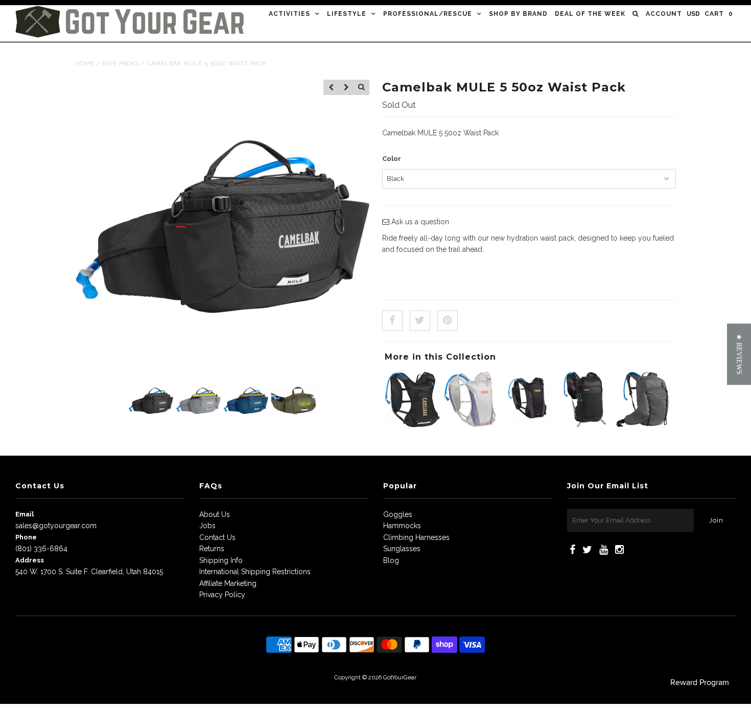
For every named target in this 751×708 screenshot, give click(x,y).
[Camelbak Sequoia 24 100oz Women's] (642, 424)
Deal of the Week (590, 13)
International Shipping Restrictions (255, 572)
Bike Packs (121, 63)
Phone (26, 537)
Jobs (207, 526)
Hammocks (402, 526)
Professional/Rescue (427, 13)
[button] (739, 354)
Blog (391, 560)
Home (85, 63)
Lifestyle (346, 13)
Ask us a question (419, 222)
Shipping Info (221, 560)
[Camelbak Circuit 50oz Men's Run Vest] (527, 424)
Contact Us (217, 537)
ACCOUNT (664, 13)
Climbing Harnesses (416, 537)
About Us (214, 514)
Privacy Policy (222, 595)
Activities (289, 13)
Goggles (397, 514)
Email (24, 514)
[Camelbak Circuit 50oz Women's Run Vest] (470, 424)
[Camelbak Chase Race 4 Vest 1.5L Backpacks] (412, 424)
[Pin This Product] (447, 321)
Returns (211, 549)
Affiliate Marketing (227, 583)
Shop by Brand (518, 13)
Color (391, 158)
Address (29, 560)
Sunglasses (401, 549)
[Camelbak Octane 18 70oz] (585, 424)
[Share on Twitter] (420, 321)
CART (719, 13)
